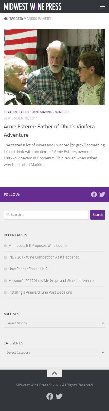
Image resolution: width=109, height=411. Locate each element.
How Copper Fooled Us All (28, 269)
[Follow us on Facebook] (94, 194)
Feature (11, 112)
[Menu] (102, 6)
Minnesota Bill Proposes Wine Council (37, 245)
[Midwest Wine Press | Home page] (42, 6)
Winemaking (42, 112)
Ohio (25, 112)
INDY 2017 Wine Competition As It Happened (44, 257)
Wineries (62, 112)
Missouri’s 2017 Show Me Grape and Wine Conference (51, 280)
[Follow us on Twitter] (102, 194)
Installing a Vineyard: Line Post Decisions (40, 292)
